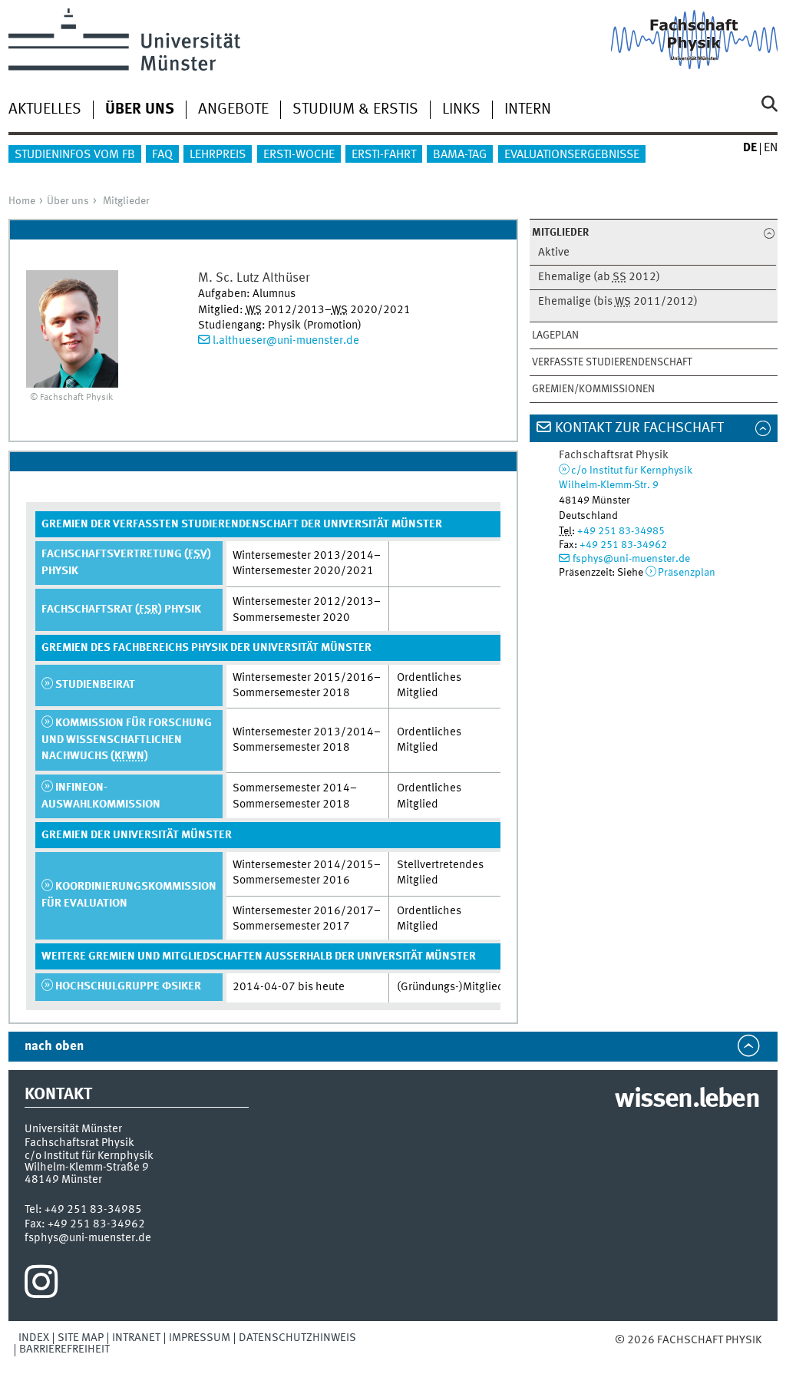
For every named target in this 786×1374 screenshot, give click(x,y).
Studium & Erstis (355, 109)
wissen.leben (686, 1100)
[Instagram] (41, 1286)
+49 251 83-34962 (623, 545)
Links (461, 109)
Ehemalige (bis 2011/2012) (618, 302)
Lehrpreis (218, 155)
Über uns (68, 201)
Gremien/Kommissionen (593, 389)
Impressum (199, 1338)
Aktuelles (44, 109)
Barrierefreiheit (64, 1349)
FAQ (162, 155)
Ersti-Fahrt (384, 155)
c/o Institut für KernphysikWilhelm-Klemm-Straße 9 (89, 1162)
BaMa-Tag (460, 155)
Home (21, 201)
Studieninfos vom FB (75, 155)
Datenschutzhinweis (297, 1338)
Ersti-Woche (299, 155)
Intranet (136, 1338)
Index (33, 1338)
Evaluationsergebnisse (571, 155)
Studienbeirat (95, 685)
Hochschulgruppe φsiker (128, 986)
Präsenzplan (686, 572)
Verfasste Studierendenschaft (612, 362)
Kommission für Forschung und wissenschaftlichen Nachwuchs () (126, 739)
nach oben (54, 1046)
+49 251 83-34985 (621, 531)
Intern (527, 109)
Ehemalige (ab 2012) (599, 277)
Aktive (554, 253)
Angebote (233, 109)
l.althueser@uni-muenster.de (286, 341)
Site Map (81, 1338)
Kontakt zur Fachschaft (639, 428)
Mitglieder (126, 201)
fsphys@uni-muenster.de (631, 558)
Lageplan (555, 335)
